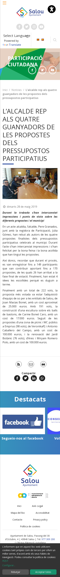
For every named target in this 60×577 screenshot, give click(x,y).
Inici (5, 90)
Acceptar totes (43, 572)
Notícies (17, 90)
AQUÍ (5, 560)
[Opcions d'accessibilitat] (52, 9)
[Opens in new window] (32, 70)
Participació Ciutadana (25, 61)
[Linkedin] (34, 378)
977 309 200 (48, 539)
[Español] (43, 39)
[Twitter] (25, 378)
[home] (30, 12)
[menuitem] (38, 39)
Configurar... (8, 565)
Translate (15, 45)
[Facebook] (17, 378)
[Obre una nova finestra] (19, 27)
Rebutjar (15, 572)
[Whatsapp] (42, 378)
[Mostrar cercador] (54, 39)
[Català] (38, 39)
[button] (5, 4)
